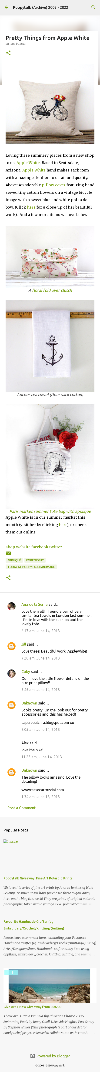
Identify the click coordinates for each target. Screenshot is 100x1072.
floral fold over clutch (52, 290)
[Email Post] (8, 555)
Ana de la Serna (34, 604)
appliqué (14, 560)
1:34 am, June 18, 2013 (40, 797)
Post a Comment (21, 808)
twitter (55, 547)
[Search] (93, 7)
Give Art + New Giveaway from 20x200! (32, 1007)
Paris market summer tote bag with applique (50, 511)
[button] (8, 53)
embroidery (35, 560)
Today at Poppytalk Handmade (31, 566)
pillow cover (54, 185)
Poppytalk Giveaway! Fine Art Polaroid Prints (37, 878)
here (31, 207)
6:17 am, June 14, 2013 (40, 631)
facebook (39, 547)
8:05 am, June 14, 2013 (40, 729)
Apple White (28, 162)
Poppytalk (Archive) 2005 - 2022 (40, 7)
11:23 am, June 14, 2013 (41, 757)
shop (10, 547)
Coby (25, 671)
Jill (23, 644)
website (23, 547)
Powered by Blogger (53, 1056)
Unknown (29, 703)
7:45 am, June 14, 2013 (40, 690)
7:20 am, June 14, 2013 (40, 658)
